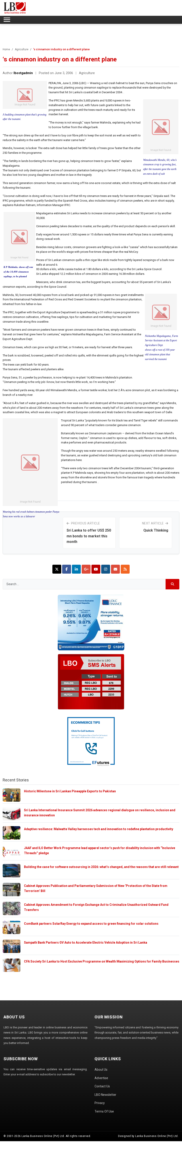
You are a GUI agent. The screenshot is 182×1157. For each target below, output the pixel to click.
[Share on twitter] (56, 569)
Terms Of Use (104, 1111)
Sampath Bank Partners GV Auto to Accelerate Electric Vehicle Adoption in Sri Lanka (85, 942)
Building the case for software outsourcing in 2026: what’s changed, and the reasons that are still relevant (101, 867)
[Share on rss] (125, 569)
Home (6, 49)
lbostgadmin (23, 73)
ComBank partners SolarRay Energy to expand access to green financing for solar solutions (91, 923)
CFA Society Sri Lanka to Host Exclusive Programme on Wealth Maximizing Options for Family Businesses (101, 961)
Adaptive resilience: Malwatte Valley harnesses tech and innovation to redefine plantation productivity (98, 829)
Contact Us (102, 1086)
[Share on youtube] (95, 569)
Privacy (100, 1103)
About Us (101, 1069)
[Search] (173, 584)
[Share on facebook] (66, 569)
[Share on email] (115, 569)
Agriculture (21, 49)
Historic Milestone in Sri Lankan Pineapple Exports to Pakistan (70, 791)
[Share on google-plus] (86, 569)
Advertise (101, 1078)
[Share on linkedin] (76, 569)
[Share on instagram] (105, 569)
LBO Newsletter (105, 1094)
